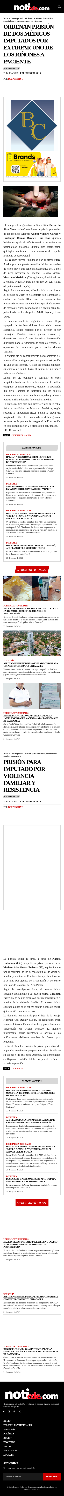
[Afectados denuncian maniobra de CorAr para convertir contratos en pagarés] (32, 643)
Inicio (5, 18)
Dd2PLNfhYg (15, 79)
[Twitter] (14, 86)
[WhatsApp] (30, 86)
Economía (11, 484)
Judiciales (17, 435)
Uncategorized (17, 18)
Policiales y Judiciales (18, 454)
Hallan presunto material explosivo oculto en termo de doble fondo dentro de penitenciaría (30, 459)
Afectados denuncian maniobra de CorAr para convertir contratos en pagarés (30, 487)
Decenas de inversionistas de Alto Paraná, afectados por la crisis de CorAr (31, 546)
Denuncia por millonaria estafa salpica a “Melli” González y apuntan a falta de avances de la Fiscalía (30, 516)
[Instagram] (9, 1411)
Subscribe (52, 1477)
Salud (27, 435)
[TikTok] (14, 1411)
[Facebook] (6, 86)
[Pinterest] (22, 86)
